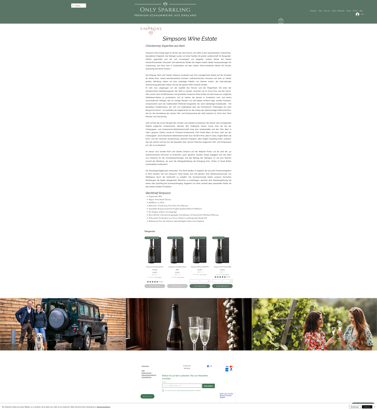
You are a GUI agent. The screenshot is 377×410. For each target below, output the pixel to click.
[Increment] (208, 281)
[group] (188, 262)
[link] (155, 282)
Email (164, 382)
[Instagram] (211, 366)
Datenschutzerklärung (149, 375)
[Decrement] (191, 281)
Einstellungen (355, 407)
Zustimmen (367, 407)
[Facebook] (208, 366)
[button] (281, 21)
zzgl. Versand (158, 277)
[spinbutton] (199, 281)
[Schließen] (374, 406)
